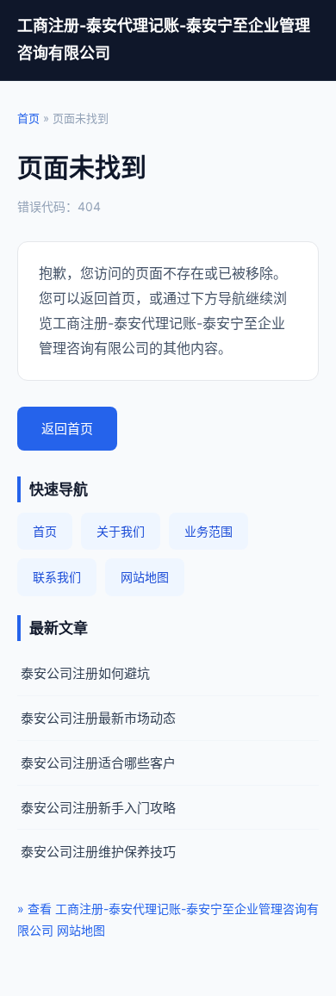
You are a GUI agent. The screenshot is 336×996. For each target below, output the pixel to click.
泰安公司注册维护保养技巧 (98, 851)
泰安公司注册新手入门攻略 (98, 808)
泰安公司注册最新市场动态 (98, 718)
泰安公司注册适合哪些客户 (98, 763)
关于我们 (120, 531)
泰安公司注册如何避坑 (85, 673)
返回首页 (67, 428)
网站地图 (145, 577)
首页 (28, 118)
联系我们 (57, 577)
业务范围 (208, 531)
